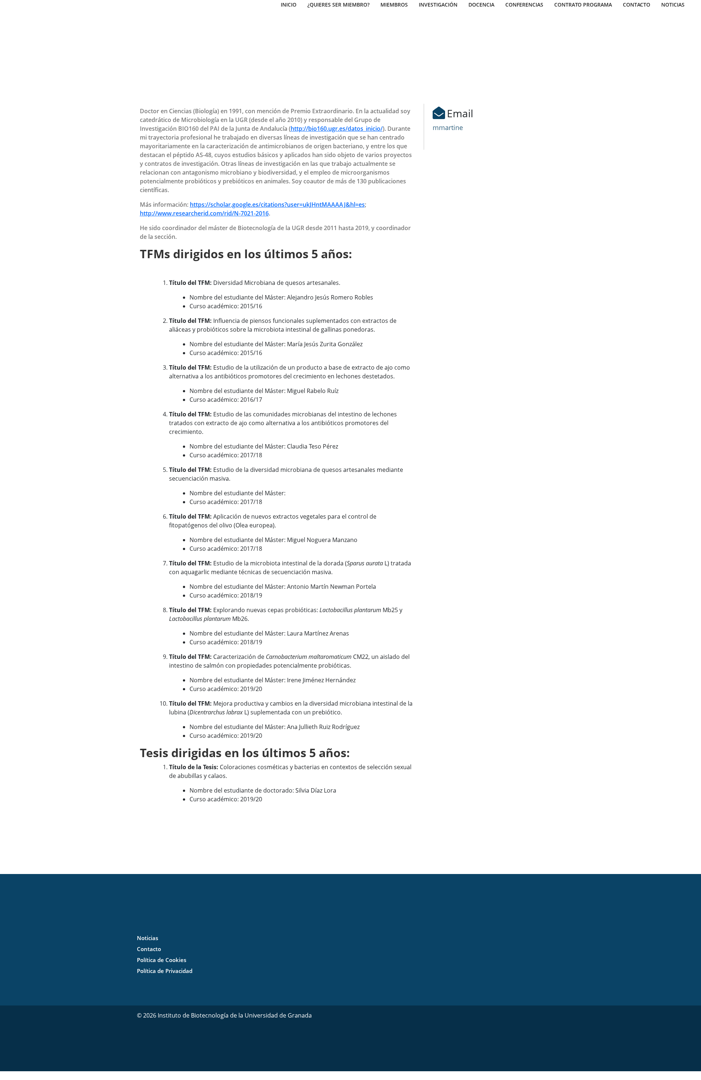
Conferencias (524, 4)
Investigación (438, 4)
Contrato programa (583, 4)
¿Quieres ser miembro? (338, 4)
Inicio (288, 4)
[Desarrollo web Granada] (438, 1038)
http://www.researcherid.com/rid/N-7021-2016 (204, 213)
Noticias (673, 4)
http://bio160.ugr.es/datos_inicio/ (337, 129)
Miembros (394, 4)
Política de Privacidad (164, 970)
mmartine (448, 127)
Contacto (636, 4)
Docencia (481, 4)
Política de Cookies (161, 959)
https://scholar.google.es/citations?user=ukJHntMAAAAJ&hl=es (277, 205)
